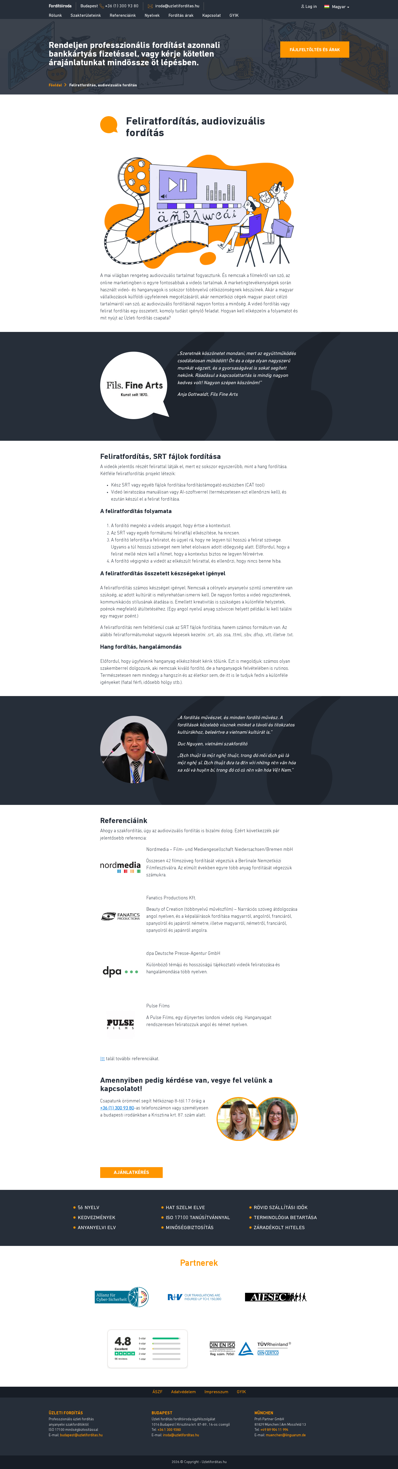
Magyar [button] (339, 7)
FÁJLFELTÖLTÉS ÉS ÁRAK (315, 50)
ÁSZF (157, 1392)
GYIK (234, 16)
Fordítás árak (181, 16)
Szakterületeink (86, 16)
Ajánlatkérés (131, 1172)
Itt (102, 1059)
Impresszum (216, 1392)
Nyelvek (152, 16)
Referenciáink (123, 16)
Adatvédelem (183, 1392)
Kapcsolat (211, 16)
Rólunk (55, 16)
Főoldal (55, 85)
